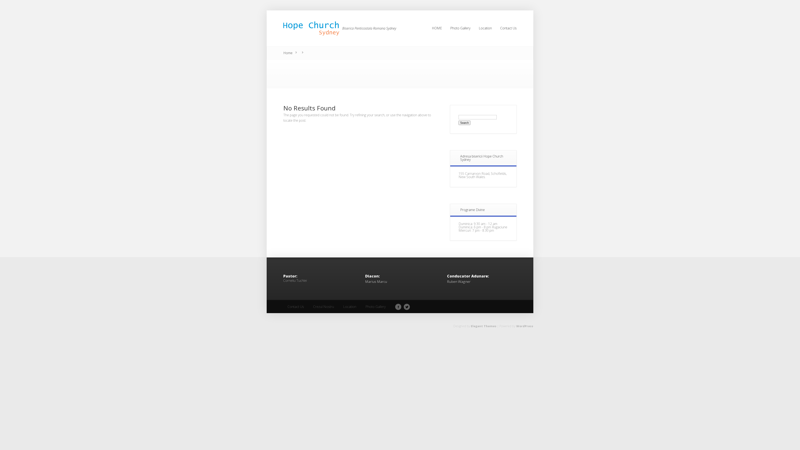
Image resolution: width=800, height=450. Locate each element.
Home (287, 53)
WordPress (524, 326)
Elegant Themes (483, 326)
